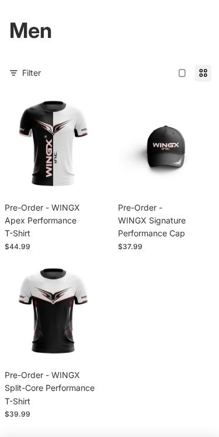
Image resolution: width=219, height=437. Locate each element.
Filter (31, 73)
